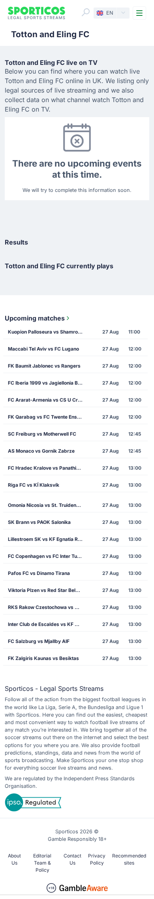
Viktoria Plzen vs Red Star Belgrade (47, 590)
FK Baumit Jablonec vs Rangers (44, 366)
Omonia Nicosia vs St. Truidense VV (47, 505)
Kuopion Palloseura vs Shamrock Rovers (47, 332)
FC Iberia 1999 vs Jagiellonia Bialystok (47, 383)
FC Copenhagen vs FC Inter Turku (46, 556)
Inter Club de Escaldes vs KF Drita (47, 624)
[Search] (85, 12)
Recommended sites (129, 859)
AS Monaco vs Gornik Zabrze (41, 451)
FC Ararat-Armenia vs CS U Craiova (47, 400)
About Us (14, 859)
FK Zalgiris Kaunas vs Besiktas (43, 658)
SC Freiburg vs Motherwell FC (42, 434)
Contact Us (72, 859)
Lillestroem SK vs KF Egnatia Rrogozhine (47, 539)
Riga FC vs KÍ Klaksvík (33, 485)
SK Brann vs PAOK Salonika (39, 522)
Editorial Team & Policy (42, 863)
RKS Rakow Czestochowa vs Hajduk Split (47, 607)
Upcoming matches (35, 318)
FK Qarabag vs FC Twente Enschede (47, 417)
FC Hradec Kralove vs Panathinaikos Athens (47, 468)
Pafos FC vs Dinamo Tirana (39, 573)
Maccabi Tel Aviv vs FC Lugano (43, 349)
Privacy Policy (96, 859)
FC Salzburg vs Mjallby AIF (38, 641)
